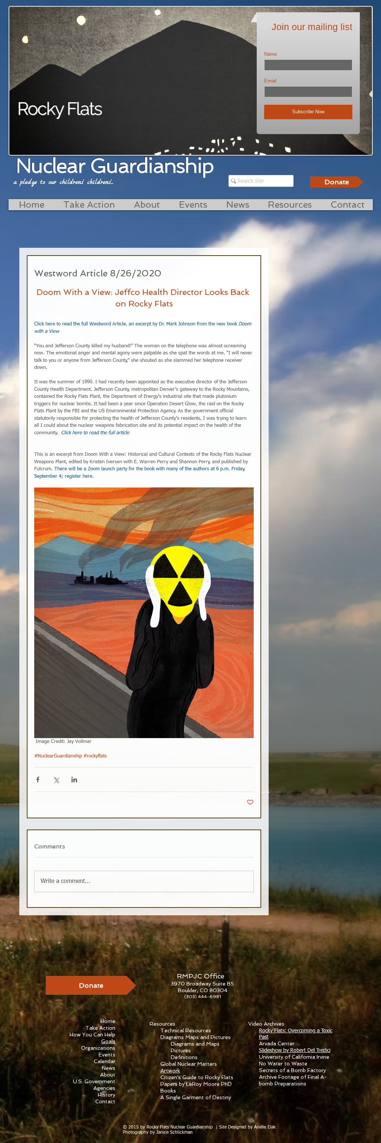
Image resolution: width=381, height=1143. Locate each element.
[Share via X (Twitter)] (56, 779)
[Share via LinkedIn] (74, 779)
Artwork (170, 1071)
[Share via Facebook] (37, 779)
